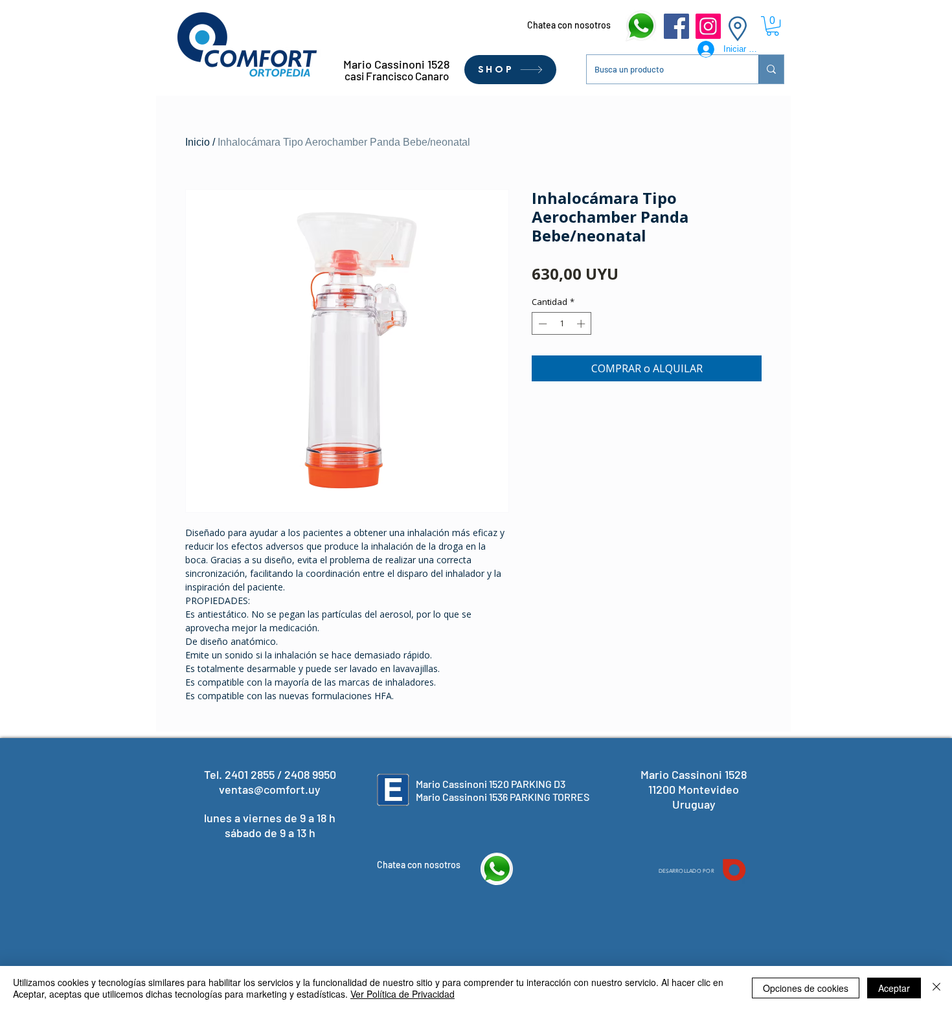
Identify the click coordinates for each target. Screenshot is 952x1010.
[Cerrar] (936, 988)
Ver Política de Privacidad (402, 993)
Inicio (197, 142)
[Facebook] (676, 26)
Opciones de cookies (805, 988)
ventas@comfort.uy (270, 789)
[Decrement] (541, 324)
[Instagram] (708, 26)
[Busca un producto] (771, 69)
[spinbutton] (561, 324)
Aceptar (894, 988)
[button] (772, 26)
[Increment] (582, 324)
